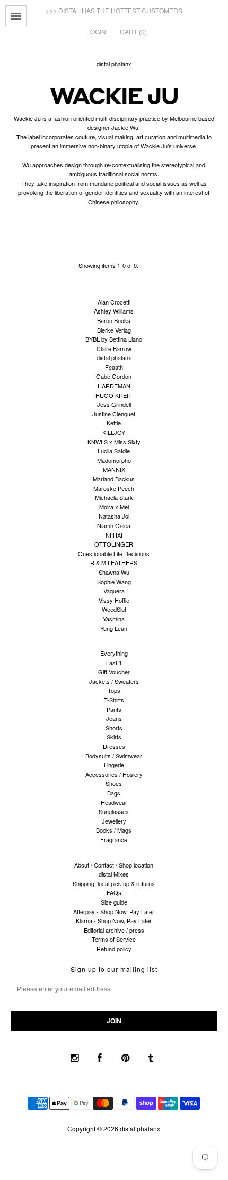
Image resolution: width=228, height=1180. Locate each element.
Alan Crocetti (114, 302)
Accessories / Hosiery (114, 774)
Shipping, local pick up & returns (114, 883)
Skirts (114, 736)
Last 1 (114, 662)
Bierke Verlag (114, 330)
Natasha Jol (114, 516)
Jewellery (114, 821)
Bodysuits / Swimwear (113, 756)
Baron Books (113, 320)
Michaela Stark (114, 497)
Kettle (114, 422)
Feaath (114, 367)
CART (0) (133, 31)
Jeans (114, 718)
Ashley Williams (114, 311)
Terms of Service (114, 939)
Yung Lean (113, 628)
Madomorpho (114, 460)
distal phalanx (114, 63)
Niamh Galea (113, 525)
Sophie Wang (114, 581)
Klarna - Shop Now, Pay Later (114, 920)
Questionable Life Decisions (114, 553)
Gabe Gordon (113, 376)
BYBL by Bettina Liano (113, 339)
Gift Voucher (114, 671)
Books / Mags (113, 830)
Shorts (114, 727)
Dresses (114, 746)
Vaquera (114, 590)
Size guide (114, 902)
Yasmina (114, 618)
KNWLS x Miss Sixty (114, 441)
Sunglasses (114, 811)
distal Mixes (114, 874)
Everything (114, 653)
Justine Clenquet (113, 413)
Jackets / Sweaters (114, 681)
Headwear (114, 802)
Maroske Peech (113, 488)
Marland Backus (114, 479)
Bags (113, 793)
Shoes (114, 783)
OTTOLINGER (113, 544)
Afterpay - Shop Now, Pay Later (113, 911)
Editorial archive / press (114, 930)
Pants (114, 709)
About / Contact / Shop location (113, 865)
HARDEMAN (114, 385)
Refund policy (114, 948)
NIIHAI (114, 535)
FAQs (114, 892)
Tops (114, 690)
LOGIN (96, 31)
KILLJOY (113, 432)
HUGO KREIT (113, 395)
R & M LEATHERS (113, 562)
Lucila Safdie (114, 450)
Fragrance (113, 839)
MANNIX (114, 469)
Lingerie (114, 765)
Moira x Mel (114, 507)
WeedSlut (114, 609)
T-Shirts (114, 699)
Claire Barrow (114, 348)
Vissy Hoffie (114, 600)
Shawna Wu (114, 572)
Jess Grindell (114, 404)
